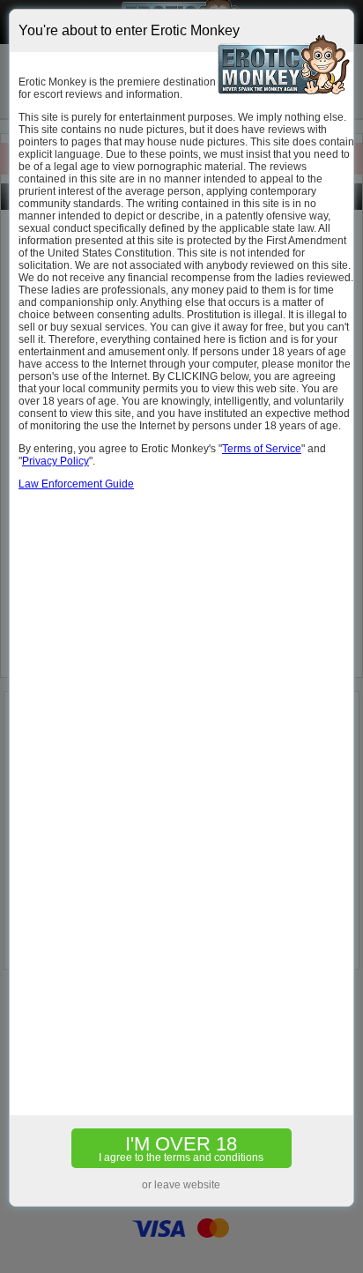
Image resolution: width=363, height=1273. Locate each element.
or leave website (181, 1185)
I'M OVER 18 (181, 1148)
